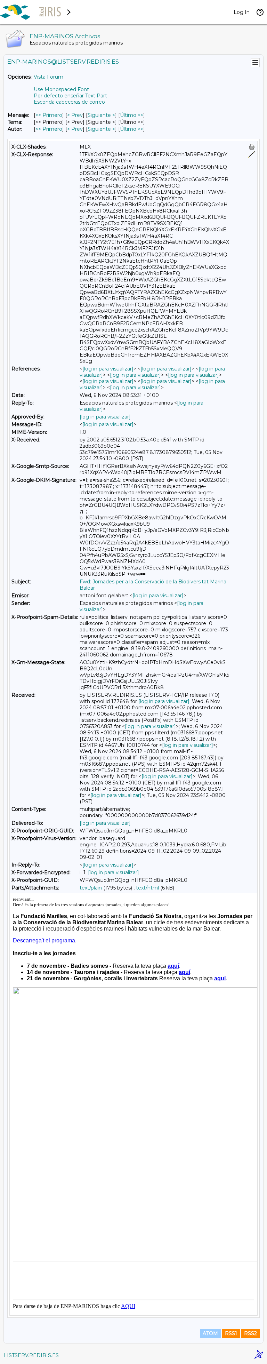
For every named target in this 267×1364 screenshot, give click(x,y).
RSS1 (231, 1333)
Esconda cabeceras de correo (69, 102)
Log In (242, 12)
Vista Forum (48, 77)
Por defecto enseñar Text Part (70, 96)
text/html (147, 888)
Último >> (131, 115)
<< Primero (48, 115)
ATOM (210, 1333)
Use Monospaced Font (61, 89)
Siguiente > (101, 115)
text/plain (91, 888)
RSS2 (250, 1333)
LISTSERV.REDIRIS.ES (31, 1355)
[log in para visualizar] (108, 369)
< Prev (75, 115)
